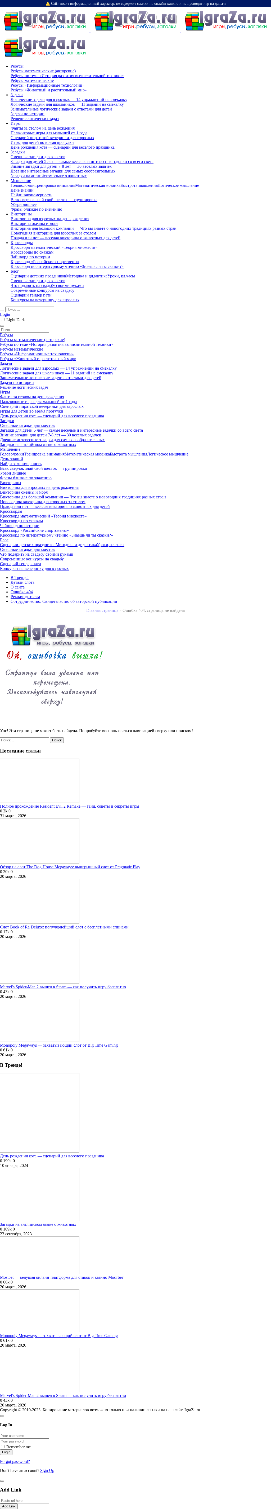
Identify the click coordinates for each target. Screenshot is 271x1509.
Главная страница (102, 610)
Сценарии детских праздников (38, 276)
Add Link (9, 1506)
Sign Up (47, 1470)
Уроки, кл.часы (121, 276)
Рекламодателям (25, 596)
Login (5, 314)
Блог (15, 271)
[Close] (2, 1416)
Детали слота (22, 582)
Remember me (18, 1447)
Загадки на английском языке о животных (38, 1224)
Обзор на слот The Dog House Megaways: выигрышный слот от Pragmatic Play (70, 867)
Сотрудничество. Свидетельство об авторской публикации (64, 601)
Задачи (17, 94)
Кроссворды (22, 242)
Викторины (21, 214)
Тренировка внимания (55, 185)
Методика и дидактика (86, 276)
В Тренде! (20, 577)
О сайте (18, 587)
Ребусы (17, 66)
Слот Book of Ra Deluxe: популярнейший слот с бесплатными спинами (64, 927)
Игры (16, 123)
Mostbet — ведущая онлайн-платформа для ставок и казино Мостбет (62, 1277)
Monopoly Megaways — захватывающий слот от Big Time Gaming (59, 1045)
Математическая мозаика (97, 185)
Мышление (21, 180)
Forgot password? (15, 1461)
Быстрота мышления (139, 185)
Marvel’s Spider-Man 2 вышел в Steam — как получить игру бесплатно (63, 987)
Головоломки (23, 185)
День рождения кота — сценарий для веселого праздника (52, 1156)
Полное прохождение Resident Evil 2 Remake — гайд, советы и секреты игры (69, 806)
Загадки (18, 152)
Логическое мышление (178, 185)
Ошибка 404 (22, 592)
